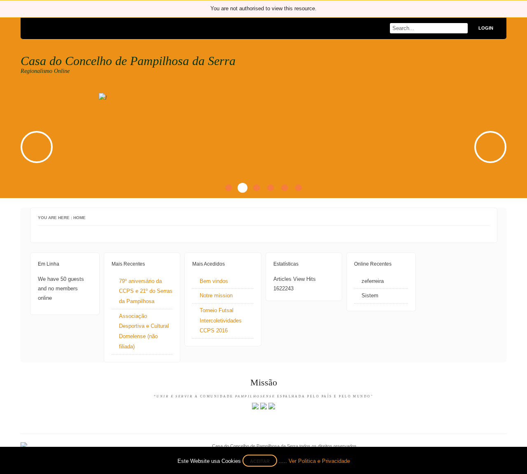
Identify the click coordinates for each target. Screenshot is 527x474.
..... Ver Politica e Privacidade (314, 461)
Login (485, 28)
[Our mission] (255, 407)
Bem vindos (214, 281)
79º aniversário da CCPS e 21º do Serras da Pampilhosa (146, 291)
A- (487, 218)
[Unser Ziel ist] (271, 407)
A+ (471, 218)
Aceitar (260, 461)
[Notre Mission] (263, 407)
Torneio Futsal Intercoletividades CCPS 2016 (221, 320)
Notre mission (216, 295)
